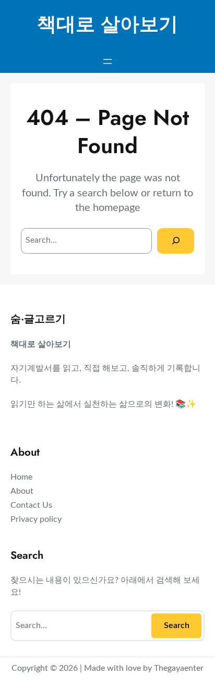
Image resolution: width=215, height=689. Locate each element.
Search (176, 625)
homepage (116, 208)
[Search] (175, 241)
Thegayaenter (179, 668)
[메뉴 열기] (107, 61)
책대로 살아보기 (107, 24)
